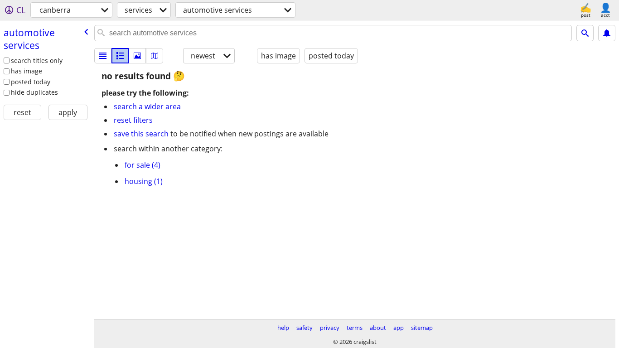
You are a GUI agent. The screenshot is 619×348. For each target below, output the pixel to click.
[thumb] (120, 55)
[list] (102, 55)
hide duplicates (34, 92)
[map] (154, 55)
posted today (30, 81)
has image (26, 71)
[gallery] (137, 55)
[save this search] (606, 33)
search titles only (37, 60)
